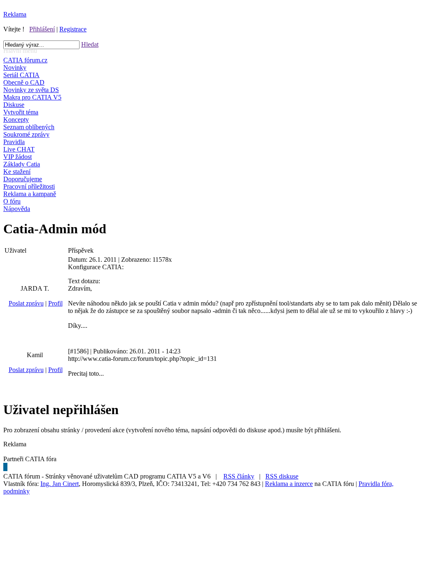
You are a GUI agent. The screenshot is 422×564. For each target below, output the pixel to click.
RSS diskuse (281, 476)
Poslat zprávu (26, 303)
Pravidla (14, 141)
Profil (55, 303)
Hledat (89, 44)
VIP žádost (17, 156)
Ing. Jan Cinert (59, 483)
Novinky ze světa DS (31, 89)
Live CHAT (19, 149)
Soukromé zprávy (26, 134)
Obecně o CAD (24, 82)
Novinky (14, 67)
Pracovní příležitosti (29, 186)
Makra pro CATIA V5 (32, 97)
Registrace (73, 29)
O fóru (12, 201)
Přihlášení (42, 29)
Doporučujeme (22, 178)
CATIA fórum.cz (25, 60)
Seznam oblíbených (28, 126)
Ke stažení (16, 171)
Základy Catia (21, 164)
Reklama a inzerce (289, 483)
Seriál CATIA (21, 74)
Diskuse (13, 104)
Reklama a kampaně (29, 193)
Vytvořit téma (20, 112)
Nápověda (16, 208)
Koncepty (16, 119)
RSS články (238, 476)
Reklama (14, 14)
